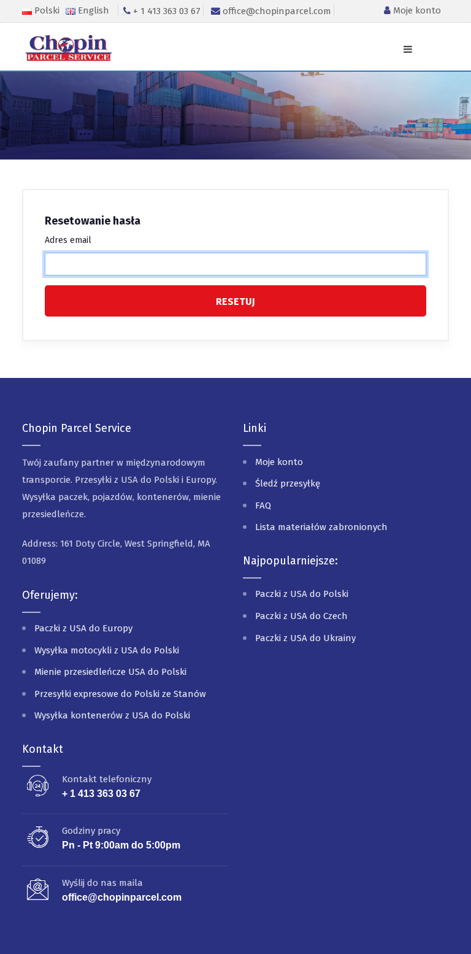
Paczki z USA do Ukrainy (305, 638)
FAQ (263, 505)
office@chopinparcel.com (122, 897)
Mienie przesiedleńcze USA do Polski (110, 671)
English (93, 10)
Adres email (68, 240)
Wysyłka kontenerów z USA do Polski (112, 715)
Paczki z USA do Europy (83, 628)
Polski (46, 10)
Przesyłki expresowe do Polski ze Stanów (120, 693)
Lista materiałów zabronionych (321, 527)
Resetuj (235, 301)
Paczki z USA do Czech (301, 615)
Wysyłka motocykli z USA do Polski (106, 650)
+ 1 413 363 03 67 (101, 793)
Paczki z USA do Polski (301, 593)
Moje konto (416, 10)
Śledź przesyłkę (287, 483)
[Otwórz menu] (408, 50)
